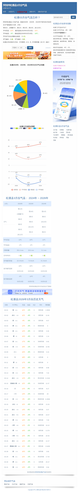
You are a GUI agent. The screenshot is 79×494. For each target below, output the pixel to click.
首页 (4, 12)
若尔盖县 (70, 135)
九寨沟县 (69, 130)
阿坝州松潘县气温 (40, 472)
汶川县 (55, 130)
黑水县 (68, 132)
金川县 (55, 132)
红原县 (55, 137)
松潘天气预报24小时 (59, 65)
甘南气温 (30, 484)
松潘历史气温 (57, 68)
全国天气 (11, 12)
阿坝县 (62, 137)
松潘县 (62, 130)
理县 (67, 137)
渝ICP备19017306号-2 (45, 489)
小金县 (62, 132)
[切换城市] (48, 47)
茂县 (54, 140)
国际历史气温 (42, 12)
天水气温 (14, 484)
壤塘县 (63, 135)
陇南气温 (22, 484)
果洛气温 (6, 484)
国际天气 (32, 12)
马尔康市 (56, 135)
